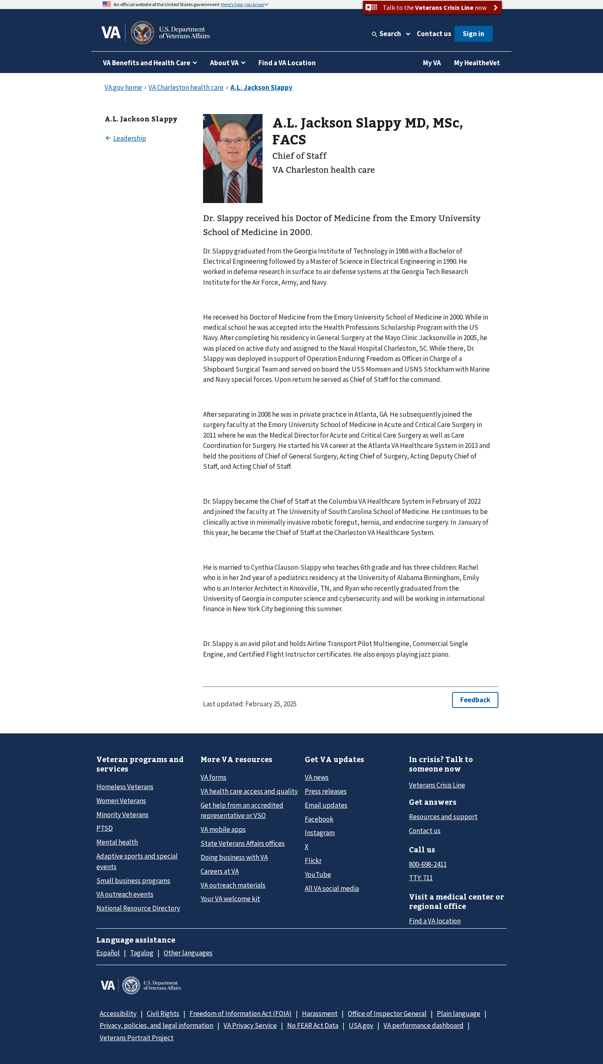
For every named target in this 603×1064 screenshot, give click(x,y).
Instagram (320, 832)
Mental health (117, 842)
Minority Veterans (122, 814)
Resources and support (443, 816)
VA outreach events (124, 894)
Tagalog (141, 952)
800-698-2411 (428, 864)
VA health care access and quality (249, 791)
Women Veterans (121, 800)
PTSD (104, 828)
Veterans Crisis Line (437, 785)
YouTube (318, 874)
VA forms (213, 777)
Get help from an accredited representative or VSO (242, 810)
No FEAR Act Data (312, 1025)
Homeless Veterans (124, 786)
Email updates (326, 805)
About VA (224, 62)
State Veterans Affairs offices (243, 843)
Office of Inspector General (387, 1013)
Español (108, 952)
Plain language (458, 1013)
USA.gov (361, 1025)
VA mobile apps (223, 829)
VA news (317, 777)
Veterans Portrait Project (137, 1037)
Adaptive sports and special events (137, 861)
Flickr (313, 860)
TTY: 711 (421, 877)
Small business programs (133, 880)
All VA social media (332, 888)
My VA (432, 62)
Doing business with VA (234, 857)
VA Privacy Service (250, 1025)
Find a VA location (435, 920)
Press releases (326, 791)
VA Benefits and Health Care (146, 62)
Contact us (434, 33)
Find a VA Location (287, 62)
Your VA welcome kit (230, 898)
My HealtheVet (477, 62)
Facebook (319, 819)
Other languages (188, 952)
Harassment (320, 1013)
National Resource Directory (138, 908)
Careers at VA (220, 871)
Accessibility (118, 1013)
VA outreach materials (233, 885)
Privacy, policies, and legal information (156, 1025)
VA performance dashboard (424, 1025)
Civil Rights (163, 1013)
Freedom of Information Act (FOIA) (241, 1013)
